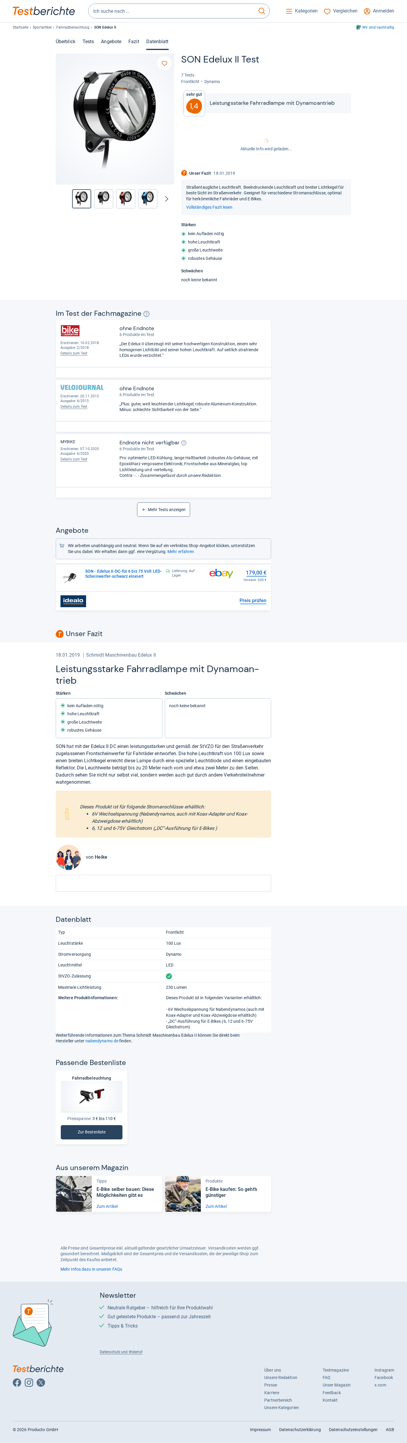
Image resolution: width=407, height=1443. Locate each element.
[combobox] (171, 11)
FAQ (326, 1377)
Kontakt (330, 1400)
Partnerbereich (278, 1400)
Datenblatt (157, 41)
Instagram (384, 1370)
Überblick (65, 41)
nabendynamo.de (102, 1040)
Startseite (20, 27)
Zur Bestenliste (100, 1133)
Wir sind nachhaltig (378, 27)
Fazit (133, 41)
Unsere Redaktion (280, 1377)
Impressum (260, 1429)
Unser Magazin (337, 1385)
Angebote (111, 41)
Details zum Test (74, 353)
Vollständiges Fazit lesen (209, 207)
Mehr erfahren (180, 551)
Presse (270, 1385)
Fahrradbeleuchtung (73, 27)
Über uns (272, 1370)
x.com (380, 1385)
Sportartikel (42, 27)
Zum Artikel (107, 1206)
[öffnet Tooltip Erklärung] (146, 314)
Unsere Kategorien (281, 1407)
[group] (103, 198)
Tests (88, 41)
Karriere (271, 1392)
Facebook (384, 1377)
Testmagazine (336, 1370)
